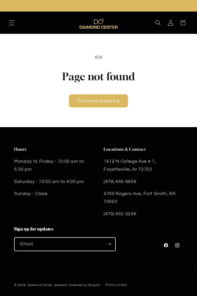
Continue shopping (98, 101)
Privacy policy (116, 285)
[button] (12, 23)
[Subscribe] (109, 244)
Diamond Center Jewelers (47, 285)
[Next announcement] (186, 5)
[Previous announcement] (10, 5)
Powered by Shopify (84, 285)
